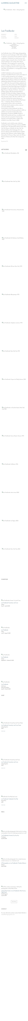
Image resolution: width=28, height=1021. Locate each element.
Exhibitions (4, 37)
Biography (3, 34)
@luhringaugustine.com (9, 914)
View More (14, 901)
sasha (2, 914)
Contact (17, 37)
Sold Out (3, 768)
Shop (16, 34)
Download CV (4, 141)
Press (16, 36)
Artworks (3, 36)
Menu (26, 3)
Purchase (3, 731)
